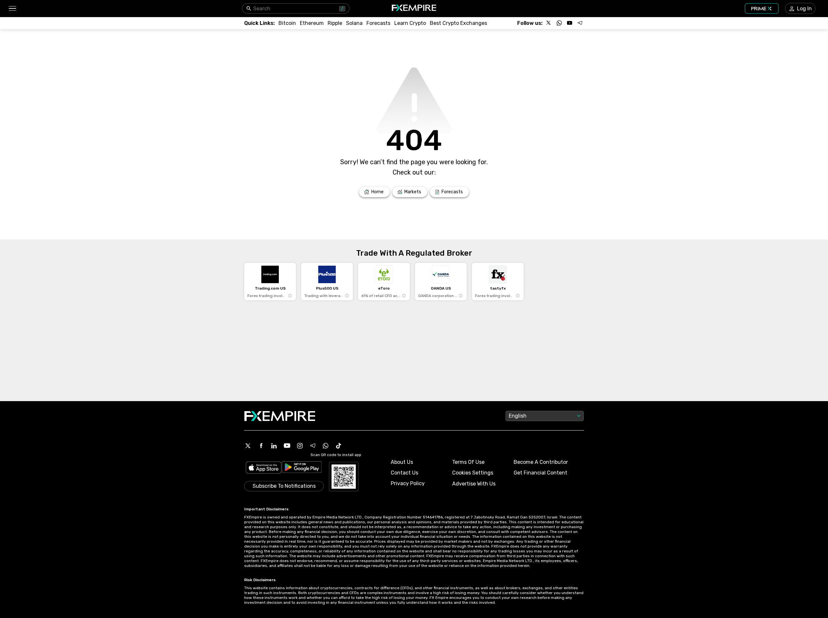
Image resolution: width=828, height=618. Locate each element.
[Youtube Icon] (287, 446)
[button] (12, 9)
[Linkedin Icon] (274, 446)
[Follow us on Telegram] (580, 23)
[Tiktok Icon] (339, 446)
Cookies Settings (472, 473)
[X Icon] (248, 446)
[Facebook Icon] (261, 446)
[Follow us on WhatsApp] (559, 23)
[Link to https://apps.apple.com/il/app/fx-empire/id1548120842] (263, 468)
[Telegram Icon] (313, 446)
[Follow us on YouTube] (569, 23)
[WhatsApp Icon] (326, 446)
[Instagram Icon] (300, 446)
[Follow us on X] (549, 23)
